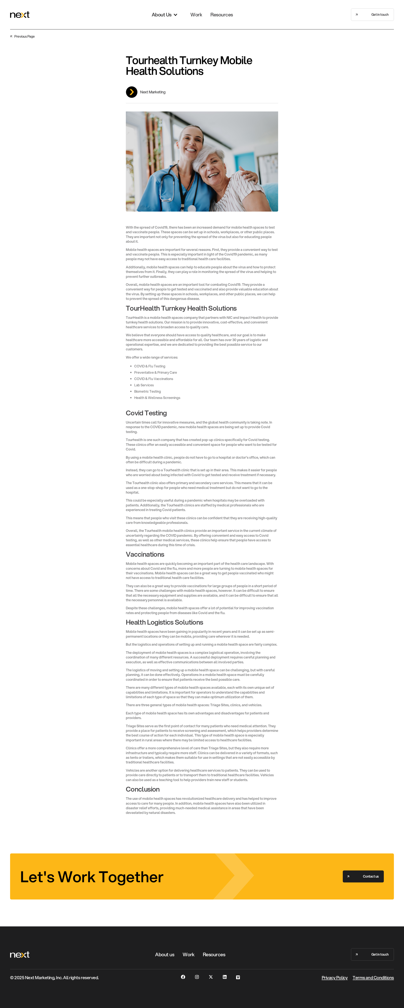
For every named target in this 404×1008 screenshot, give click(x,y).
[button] (165, 15)
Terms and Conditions (373, 978)
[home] (19, 14)
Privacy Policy (335, 978)
